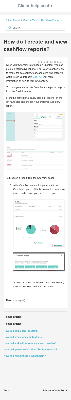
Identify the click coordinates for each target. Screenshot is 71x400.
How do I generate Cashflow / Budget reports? (30, 349)
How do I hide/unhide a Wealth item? (25, 355)
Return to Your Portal (55, 390)
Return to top (13, 300)
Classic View (30, 20)
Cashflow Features (51, 20)
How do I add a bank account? (21, 330)
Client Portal (13, 20)
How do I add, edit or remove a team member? (30, 343)
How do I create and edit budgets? (23, 337)
